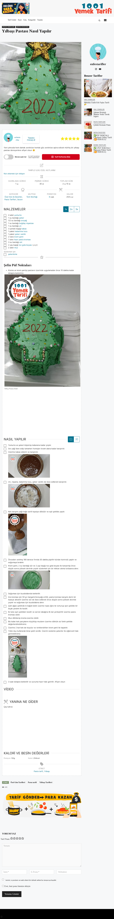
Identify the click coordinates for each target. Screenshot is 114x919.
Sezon (20, 199)
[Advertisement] (42, 412)
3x (76, 209)
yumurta (17, 215)
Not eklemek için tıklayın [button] (14, 173)
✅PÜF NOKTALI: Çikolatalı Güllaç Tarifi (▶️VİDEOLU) (103, 137)
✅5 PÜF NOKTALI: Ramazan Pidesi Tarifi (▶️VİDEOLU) (102, 150)
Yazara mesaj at (31, 138)
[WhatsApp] (103, 37)
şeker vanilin (20, 234)
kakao (24, 229)
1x (66, 209)
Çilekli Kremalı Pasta (102, 125)
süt (20, 242)
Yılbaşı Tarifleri (45, 782)
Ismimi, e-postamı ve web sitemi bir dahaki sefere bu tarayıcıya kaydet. (31, 880)
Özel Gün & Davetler (13, 197)
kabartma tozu (21, 231)
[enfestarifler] (98, 52)
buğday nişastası (26, 223)
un (20, 226)
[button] (99, 20)
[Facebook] (90, 37)
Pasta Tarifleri (9, 27)
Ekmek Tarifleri (100, 145)
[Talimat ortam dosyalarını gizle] (77, 439)
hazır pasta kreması (22, 239)
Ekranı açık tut (20, 157)
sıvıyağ (24, 220)
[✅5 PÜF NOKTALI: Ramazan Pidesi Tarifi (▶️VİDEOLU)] (88, 148)
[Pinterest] (96, 37)
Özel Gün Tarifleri (18, 782)
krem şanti (18, 237)
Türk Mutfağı (31, 197)
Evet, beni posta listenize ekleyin (17, 886)
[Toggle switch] (8, 157)
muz (16, 247)
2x (71, 209)
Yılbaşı (47, 771)
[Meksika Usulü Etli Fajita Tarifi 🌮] (98, 88)
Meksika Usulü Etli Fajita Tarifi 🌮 (96, 104)
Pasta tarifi (38, 771)
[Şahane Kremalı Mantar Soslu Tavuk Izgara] (88, 112)
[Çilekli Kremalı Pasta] (88, 125)
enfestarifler (98, 64)
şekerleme (12, 254)
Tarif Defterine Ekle (62, 157)
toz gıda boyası (25, 245)
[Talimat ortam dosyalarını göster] (71, 439)
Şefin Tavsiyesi (23, 27)
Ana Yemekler (89, 99)
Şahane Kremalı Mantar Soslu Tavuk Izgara (101, 114)
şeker (21, 218)
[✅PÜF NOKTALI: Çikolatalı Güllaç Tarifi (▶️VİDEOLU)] (88, 135)
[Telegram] (109, 37)
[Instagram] (96, 69)
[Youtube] (100, 69)
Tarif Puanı (5, 839)
